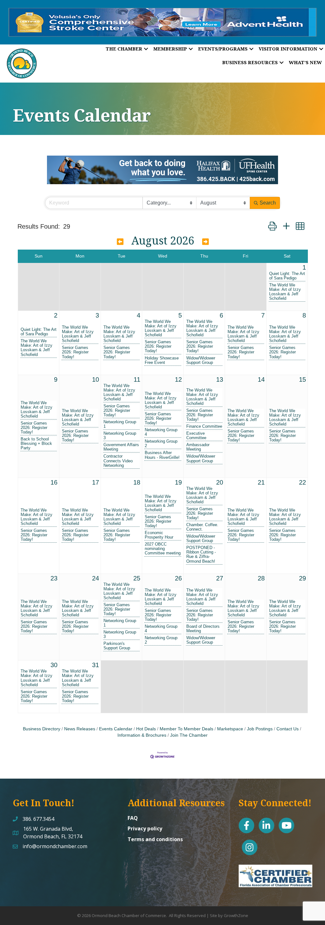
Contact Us (287, 729)
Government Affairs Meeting (121, 447)
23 (53, 578)
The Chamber (124, 48)
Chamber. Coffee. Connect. (202, 527)
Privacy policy (145, 828)
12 (178, 379)
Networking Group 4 (161, 432)
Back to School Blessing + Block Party (36, 443)
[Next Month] (205, 242)
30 (53, 664)
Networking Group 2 (161, 443)
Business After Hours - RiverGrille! (162, 455)
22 (302, 482)
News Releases (79, 729)
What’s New (305, 62)
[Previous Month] (120, 242)
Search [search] (268, 202)
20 (219, 482)
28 (261, 578)
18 (136, 482)
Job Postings (260, 729)
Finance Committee (204, 426)
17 (95, 482)
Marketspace (230, 729)
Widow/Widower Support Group (200, 360)
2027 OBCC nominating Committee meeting (163, 548)
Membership (170, 48)
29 (302, 578)
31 (95, 664)
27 (219, 578)
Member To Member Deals (186, 729)
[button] (272, 226)
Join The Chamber (189, 735)
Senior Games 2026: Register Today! (75, 352)
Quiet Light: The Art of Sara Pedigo (287, 275)
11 (137, 379)
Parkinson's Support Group (116, 645)
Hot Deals (146, 729)
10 (95, 379)
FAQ (133, 817)
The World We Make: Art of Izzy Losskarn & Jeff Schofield (285, 292)
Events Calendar (115, 729)
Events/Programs (223, 48)
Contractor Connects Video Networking (118, 460)
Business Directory (41, 729)
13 (219, 379)
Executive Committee (196, 435)
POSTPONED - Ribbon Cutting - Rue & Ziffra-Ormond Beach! (201, 554)
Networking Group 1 (119, 424)
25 (136, 578)
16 (53, 482)
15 (302, 379)
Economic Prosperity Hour (159, 535)
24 (95, 578)
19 (178, 482)
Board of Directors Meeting (203, 628)
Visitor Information (288, 48)
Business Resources (250, 62)
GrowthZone (236, 915)
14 (261, 379)
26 (178, 578)
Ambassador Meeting (197, 447)
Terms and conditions (155, 839)
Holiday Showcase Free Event (162, 360)
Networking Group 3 (119, 435)
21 (261, 482)
